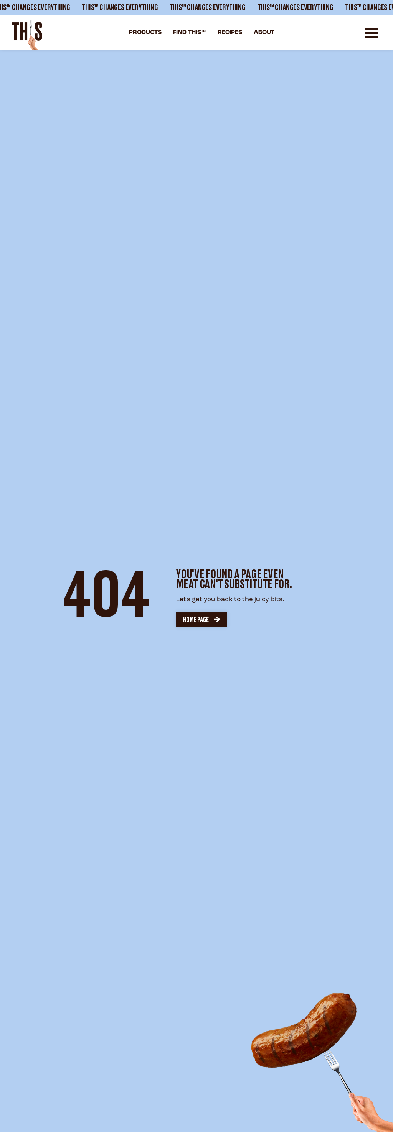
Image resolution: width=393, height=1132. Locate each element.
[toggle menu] (371, 33)
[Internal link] (27, 35)
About (264, 33)
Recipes (230, 33)
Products (145, 33)
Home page (195, 619)
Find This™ (189, 33)
